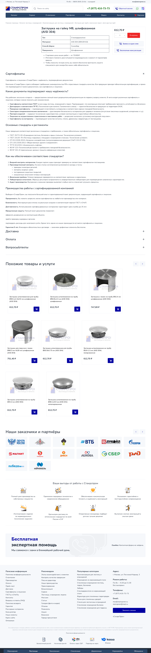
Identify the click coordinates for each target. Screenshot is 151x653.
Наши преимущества (49, 583)
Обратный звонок (126, 8)
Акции (43, 612)
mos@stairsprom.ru (138, 2)
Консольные (54, 651)
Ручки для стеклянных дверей (89, 599)
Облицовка (138, 651)
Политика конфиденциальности (18, 574)
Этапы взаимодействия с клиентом (55, 574)
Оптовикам (10, 621)
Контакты (120, 15)
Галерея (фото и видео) (50, 603)
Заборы (80, 588)
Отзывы (44, 606)
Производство (11, 580)
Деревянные (96, 651)
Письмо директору (48, 580)
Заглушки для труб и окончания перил (88, 23)
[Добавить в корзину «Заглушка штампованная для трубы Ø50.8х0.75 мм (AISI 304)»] (70, 360)
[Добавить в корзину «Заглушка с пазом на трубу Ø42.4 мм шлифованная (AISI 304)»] (118, 309)
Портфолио (70, 15)
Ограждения (12, 651)
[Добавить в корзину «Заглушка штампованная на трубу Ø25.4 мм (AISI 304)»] (34, 412)
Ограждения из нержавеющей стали (91, 580)
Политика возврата (13, 603)
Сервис (32, 15)
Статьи (88, 15)
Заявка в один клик (131, 44)
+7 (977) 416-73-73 (98, 8)
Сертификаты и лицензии (16, 592)
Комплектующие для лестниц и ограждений (58, 23)
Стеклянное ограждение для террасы (92, 608)
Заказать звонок (129, 610)
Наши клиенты (11, 615)
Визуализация (47, 589)
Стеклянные (75, 651)
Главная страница (12, 23)
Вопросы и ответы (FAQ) (15, 600)
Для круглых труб (109, 23)
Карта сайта (10, 618)
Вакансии (45, 615)
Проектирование (48, 586)
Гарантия (9, 606)
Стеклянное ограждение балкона (90, 605)
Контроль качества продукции (53, 577)
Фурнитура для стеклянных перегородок (93, 596)
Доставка (9, 589)
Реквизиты (45, 609)
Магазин (44, 598)
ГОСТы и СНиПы (12, 595)
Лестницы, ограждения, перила (53, 595)
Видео (103, 15)
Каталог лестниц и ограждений (30, 23)
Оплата (8, 583)
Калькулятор (11, 612)
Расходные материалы (15, 609)
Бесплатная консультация (130, 50)
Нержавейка (117, 651)
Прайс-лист (10, 586)
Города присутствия (49, 618)
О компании (50, 15)
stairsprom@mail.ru (120, 604)
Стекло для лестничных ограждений (91, 602)
